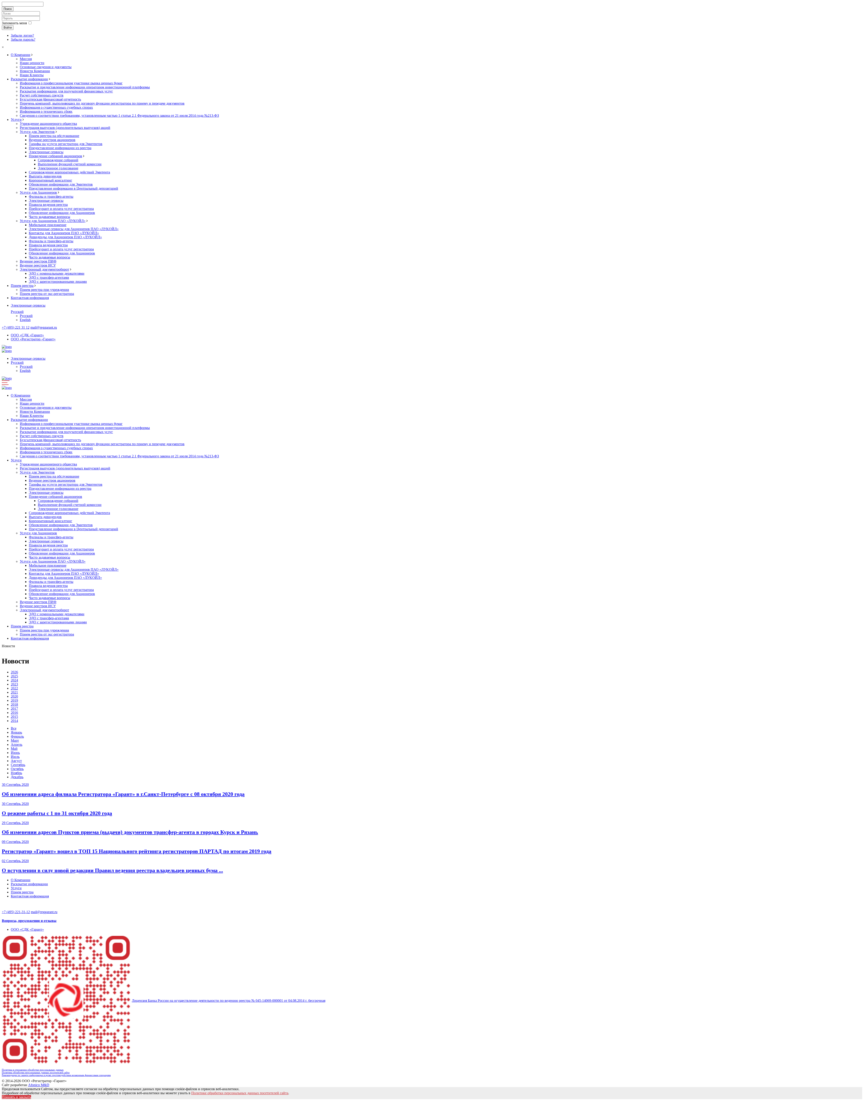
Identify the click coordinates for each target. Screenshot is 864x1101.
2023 (14, 684)
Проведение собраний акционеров (55, 156)
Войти (8, 27)
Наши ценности (32, 63)
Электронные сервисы (46, 152)
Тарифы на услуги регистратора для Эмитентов (65, 144)
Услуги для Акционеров (38, 192)
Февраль (17, 736)
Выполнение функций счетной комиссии (69, 164)
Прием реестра (22, 286)
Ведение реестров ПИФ (38, 261)
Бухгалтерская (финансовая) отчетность (50, 99)
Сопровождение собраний (58, 160)
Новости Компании (35, 71)
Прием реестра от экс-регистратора (47, 294)
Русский (17, 312)
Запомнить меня (14, 23)
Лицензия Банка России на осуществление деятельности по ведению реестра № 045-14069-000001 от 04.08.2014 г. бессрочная (228, 1000)
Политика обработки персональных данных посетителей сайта (36, 1072)
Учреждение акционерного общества (48, 124)
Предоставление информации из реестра (60, 148)
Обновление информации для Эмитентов (61, 184)
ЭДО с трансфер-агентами (49, 277)
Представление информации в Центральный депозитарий (73, 188)
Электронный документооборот (44, 269)
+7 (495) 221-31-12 (16, 912)
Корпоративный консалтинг (50, 180)
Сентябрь (18, 765)
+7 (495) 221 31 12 (15, 327)
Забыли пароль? (23, 39)
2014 (14, 721)
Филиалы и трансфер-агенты (51, 196)
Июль (15, 757)
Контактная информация (30, 298)
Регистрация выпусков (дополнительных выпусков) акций (65, 128)
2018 (14, 704)
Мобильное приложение (47, 225)
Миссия (26, 59)
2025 (14, 676)
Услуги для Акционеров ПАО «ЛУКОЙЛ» (53, 221)
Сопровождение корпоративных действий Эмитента (69, 172)
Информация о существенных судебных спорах (56, 107)
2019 (14, 700)
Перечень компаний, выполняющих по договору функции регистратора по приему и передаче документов (102, 103)
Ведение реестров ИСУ (38, 265)
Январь (16, 732)
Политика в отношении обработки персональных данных (33, 1069)
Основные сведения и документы (46, 67)
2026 (14, 672)
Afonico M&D (38, 1085)
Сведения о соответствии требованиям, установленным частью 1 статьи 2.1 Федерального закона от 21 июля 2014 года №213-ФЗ (119, 115)
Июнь (15, 753)
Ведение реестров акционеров (52, 140)
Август (16, 761)
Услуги (16, 119)
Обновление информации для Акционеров (62, 213)
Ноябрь (16, 773)
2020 (14, 696)
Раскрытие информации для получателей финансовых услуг (66, 91)
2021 (14, 692)
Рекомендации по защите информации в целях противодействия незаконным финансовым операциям (56, 1075)
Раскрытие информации (29, 79)
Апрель (16, 744)
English (25, 320)
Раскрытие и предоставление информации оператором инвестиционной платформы (85, 87)
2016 (14, 713)
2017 (14, 708)
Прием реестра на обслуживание (54, 136)
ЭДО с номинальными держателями (56, 273)
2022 (14, 688)
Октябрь (17, 769)
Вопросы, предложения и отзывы (29, 921)
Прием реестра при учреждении (44, 290)
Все (13, 728)
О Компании (20, 55)
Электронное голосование (58, 168)
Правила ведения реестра (48, 205)
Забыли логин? (22, 35)
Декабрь (17, 777)
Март (15, 740)
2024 (14, 680)
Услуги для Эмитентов (37, 132)
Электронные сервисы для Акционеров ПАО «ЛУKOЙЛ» (74, 229)
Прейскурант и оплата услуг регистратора (61, 209)
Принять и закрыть (16, 1097)
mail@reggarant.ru (43, 327)
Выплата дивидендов (45, 176)
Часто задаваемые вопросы (49, 217)
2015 (14, 717)
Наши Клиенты (32, 75)
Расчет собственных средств (41, 95)
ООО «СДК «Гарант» (27, 335)
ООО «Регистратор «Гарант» (33, 339)
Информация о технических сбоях (46, 111)
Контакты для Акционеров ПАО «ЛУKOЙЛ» (64, 233)
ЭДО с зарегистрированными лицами (58, 281)
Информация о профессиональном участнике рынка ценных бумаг (71, 83)
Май (14, 748)
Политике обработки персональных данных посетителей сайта (239, 1093)
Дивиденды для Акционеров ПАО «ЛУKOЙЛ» (65, 237)
